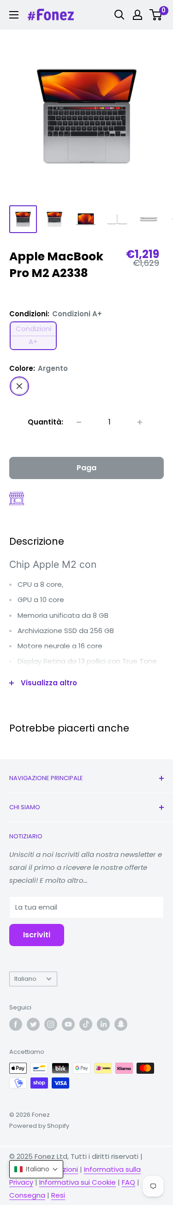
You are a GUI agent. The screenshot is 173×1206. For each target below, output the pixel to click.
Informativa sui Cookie (77, 1182)
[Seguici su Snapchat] (120, 1024)
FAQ (128, 1182)
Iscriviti (36, 934)
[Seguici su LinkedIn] (103, 1024)
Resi (58, 1195)
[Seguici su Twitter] (33, 1024)
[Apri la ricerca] (119, 15)
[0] (156, 14)
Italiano (25, 979)
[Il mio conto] (137, 15)
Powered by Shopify (39, 1125)
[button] (36, 1169)
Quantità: (45, 422)
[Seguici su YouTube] (68, 1024)
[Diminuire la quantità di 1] (79, 422)
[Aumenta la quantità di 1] (139, 422)
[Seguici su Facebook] (15, 1024)
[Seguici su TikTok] (85, 1024)
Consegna (27, 1195)
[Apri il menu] (13, 14)
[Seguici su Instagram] (50, 1024)
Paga (86, 467)
